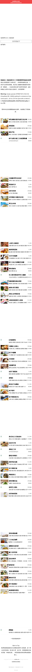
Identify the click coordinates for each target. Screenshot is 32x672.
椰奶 (21, 586)
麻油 (16, 380)
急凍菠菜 (16, 535)
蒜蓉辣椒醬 (25, 134)
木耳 (16, 573)
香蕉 (25, 252)
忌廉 (10, 245)
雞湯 (22, 245)
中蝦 (10, 393)
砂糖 (14, 252)
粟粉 (26, 245)
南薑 (26, 122)
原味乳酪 (23, 296)
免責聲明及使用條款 (16, 661)
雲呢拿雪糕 (17, 567)
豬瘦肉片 (18, 199)
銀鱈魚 (10, 342)
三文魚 (14, 542)
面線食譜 (11, 38)
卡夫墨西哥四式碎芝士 (23, 277)
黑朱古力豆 (12, 439)
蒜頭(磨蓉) (22, 367)
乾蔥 (14, 122)
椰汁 (21, 542)
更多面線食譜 (16, 638)
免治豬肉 (24, 290)
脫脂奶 (22, 252)
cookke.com (16, 659)
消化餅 (10, 302)
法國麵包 (16, 399)
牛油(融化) (19, 464)
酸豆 (25, 264)
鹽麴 (19, 548)
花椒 (14, 483)
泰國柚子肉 (14, 393)
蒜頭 (15, 245)
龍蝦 (12, 245)
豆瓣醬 (17, 348)
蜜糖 (20, 592)
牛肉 (16, 258)
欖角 (12, 271)
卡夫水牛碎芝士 (13, 277)
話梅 (14, 592)
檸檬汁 (24, 399)
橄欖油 (21, 399)
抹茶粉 (18, 496)
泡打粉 (23, 128)
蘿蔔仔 (17, 592)
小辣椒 (14, 554)
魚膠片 (22, 386)
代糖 (26, 128)
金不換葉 (20, 393)
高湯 (12, 290)
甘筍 (21, 258)
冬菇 (27, 632)
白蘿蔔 (13, 573)
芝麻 (20, 535)
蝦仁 (10, 361)
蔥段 (19, 632)
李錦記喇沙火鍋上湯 (14, 586)
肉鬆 (12, 535)
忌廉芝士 (15, 302)
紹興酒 (22, 348)
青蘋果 (27, 258)
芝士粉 (18, 245)
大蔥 (26, 367)
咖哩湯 (10, 542)
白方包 (10, 193)
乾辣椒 (24, 180)
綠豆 (10, 187)
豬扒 (12, 458)
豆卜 (23, 586)
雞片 (10, 573)
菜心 (14, 348)
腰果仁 (19, 439)
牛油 (25, 342)
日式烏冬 (13, 199)
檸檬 (14, 342)
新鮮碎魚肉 (14, 361)
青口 (10, 477)
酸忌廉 (10, 252)
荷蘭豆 (10, 483)
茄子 (15, 355)
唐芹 (14, 445)
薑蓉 (22, 632)
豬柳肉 (10, 283)
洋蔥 (24, 258)
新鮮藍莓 (11, 567)
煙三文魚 (15, 264)
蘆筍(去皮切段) (13, 367)
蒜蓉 (10, 489)
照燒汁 (16, 134)
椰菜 (10, 199)
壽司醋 (23, 535)
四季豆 (10, 180)
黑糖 (16, 252)
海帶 (12, 187)
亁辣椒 (17, 445)
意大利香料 (17, 489)
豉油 (19, 483)
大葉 (12, 134)
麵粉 (16, 193)
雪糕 (14, 193)
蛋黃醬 (19, 134)
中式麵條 (11, 355)
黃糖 (16, 439)
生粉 (26, 561)
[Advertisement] (16, 20)
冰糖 (19, 386)
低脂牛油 (11, 128)
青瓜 (10, 206)
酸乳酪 (18, 542)
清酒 (26, 573)
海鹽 (18, 477)
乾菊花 (10, 386)
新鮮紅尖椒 (22, 445)
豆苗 (10, 580)
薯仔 (19, 258)
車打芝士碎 (28, 470)
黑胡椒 (21, 477)
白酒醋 (25, 477)
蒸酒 (23, 122)
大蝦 (10, 399)
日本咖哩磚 (12, 258)
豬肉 (14, 180)
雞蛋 (15, 128)
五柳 (16, 180)
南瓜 (15, 548)
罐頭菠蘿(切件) (21, 470)
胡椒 (19, 290)
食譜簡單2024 (4, 38)
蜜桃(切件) (20, 458)
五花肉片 (13, 206)
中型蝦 (10, 348)
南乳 (18, 122)
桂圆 (16, 386)
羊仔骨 (10, 445)
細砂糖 (13, 374)
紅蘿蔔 (23, 199)
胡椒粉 (26, 348)
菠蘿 (14, 283)
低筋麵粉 (18, 128)
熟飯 (10, 470)
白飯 (10, 535)
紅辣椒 (24, 380)
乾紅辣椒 (21, 206)
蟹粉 (12, 580)
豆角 (19, 361)
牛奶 (21, 374)
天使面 (10, 264)
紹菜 (10, 290)
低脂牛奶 (11, 296)
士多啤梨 (18, 296)
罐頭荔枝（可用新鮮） (17, 561)
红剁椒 (17, 342)
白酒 (15, 477)
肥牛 (26, 586)
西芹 (24, 464)
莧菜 (10, 554)
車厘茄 (19, 264)
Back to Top (16, 645)
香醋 (25, 206)
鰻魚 (10, 134)
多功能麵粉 (20, 302)
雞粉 (26, 554)
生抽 (21, 122)
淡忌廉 (27, 374)
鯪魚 (10, 271)
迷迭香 (27, 464)
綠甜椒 (26, 283)
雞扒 (10, 122)
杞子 (14, 386)
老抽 (22, 283)
